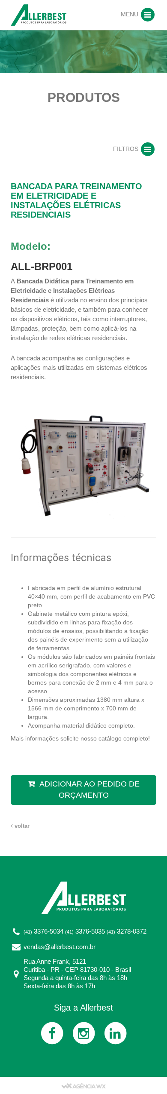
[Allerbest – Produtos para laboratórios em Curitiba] (38, 14)
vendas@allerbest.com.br (59, 946)
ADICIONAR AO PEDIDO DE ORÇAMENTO (89, 789)
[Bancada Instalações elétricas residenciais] (83, 459)
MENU (130, 14)
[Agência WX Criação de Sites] (83, 1085)
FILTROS (126, 148)
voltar (21, 826)
